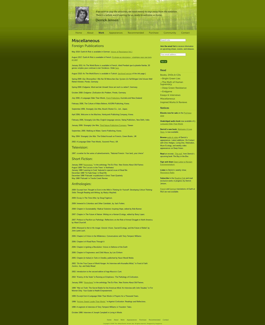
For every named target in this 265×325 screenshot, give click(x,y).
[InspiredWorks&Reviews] (177, 102)
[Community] (169, 33)
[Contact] (185, 33)
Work (122, 320)
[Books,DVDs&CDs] (177, 75)
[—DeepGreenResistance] (177, 88)
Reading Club (180, 178)
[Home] (78, 33)
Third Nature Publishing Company (113, 125)
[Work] (101, 33)
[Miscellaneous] (177, 99)
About (116, 320)
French (163, 189)
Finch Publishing (113, 98)
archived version (125, 74)
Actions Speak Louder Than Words (91, 302)
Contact (166, 320)
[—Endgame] (177, 92)
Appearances (132, 320)
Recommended (154, 320)
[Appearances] (116, 33)
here (117, 68)
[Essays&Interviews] (177, 95)
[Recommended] (135, 33)
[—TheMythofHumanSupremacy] (177, 83)
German (173, 189)
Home (109, 320)
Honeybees (88, 165)
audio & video (172, 137)
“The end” (178, 154)
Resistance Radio (167, 173)
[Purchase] (154, 33)
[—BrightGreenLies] (177, 79)
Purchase (142, 320)
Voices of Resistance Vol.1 (121, 52)
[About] (90, 33)
